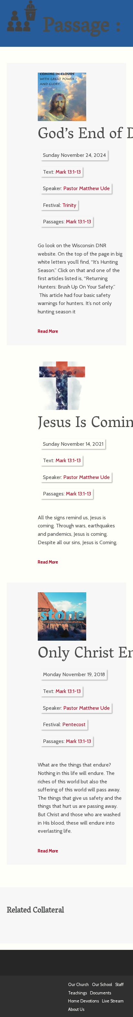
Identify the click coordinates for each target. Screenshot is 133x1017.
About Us (76, 1009)
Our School (102, 984)
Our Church (78, 984)
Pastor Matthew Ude (86, 188)
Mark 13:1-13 (68, 172)
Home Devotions (83, 1001)
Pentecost (74, 724)
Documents (100, 993)
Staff (119, 984)
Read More (48, 331)
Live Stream (113, 1001)
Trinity (69, 205)
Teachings (77, 993)
